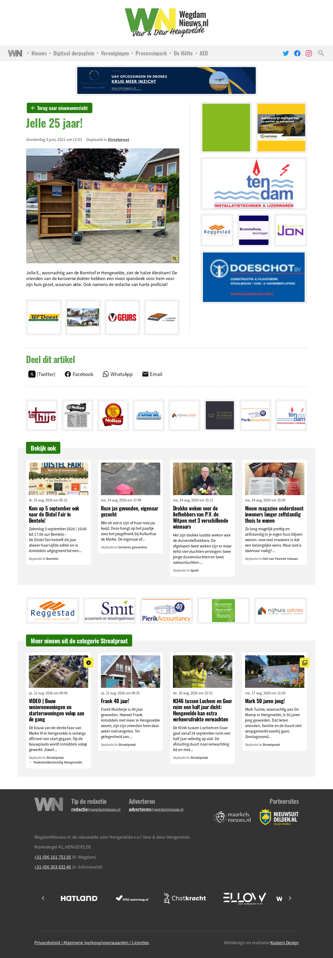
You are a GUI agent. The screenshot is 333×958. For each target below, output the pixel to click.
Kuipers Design (284, 942)
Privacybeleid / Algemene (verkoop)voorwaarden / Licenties (91, 942)
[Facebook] (297, 53)
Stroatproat (118, 139)
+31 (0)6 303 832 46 (52, 867)
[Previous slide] (43, 898)
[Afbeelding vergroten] (102, 205)
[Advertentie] (44, 317)
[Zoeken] (321, 53)
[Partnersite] (231, 817)
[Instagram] (309, 53)
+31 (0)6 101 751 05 (52, 857)
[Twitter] (286, 53)
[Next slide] (290, 898)
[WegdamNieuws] (166, 22)
